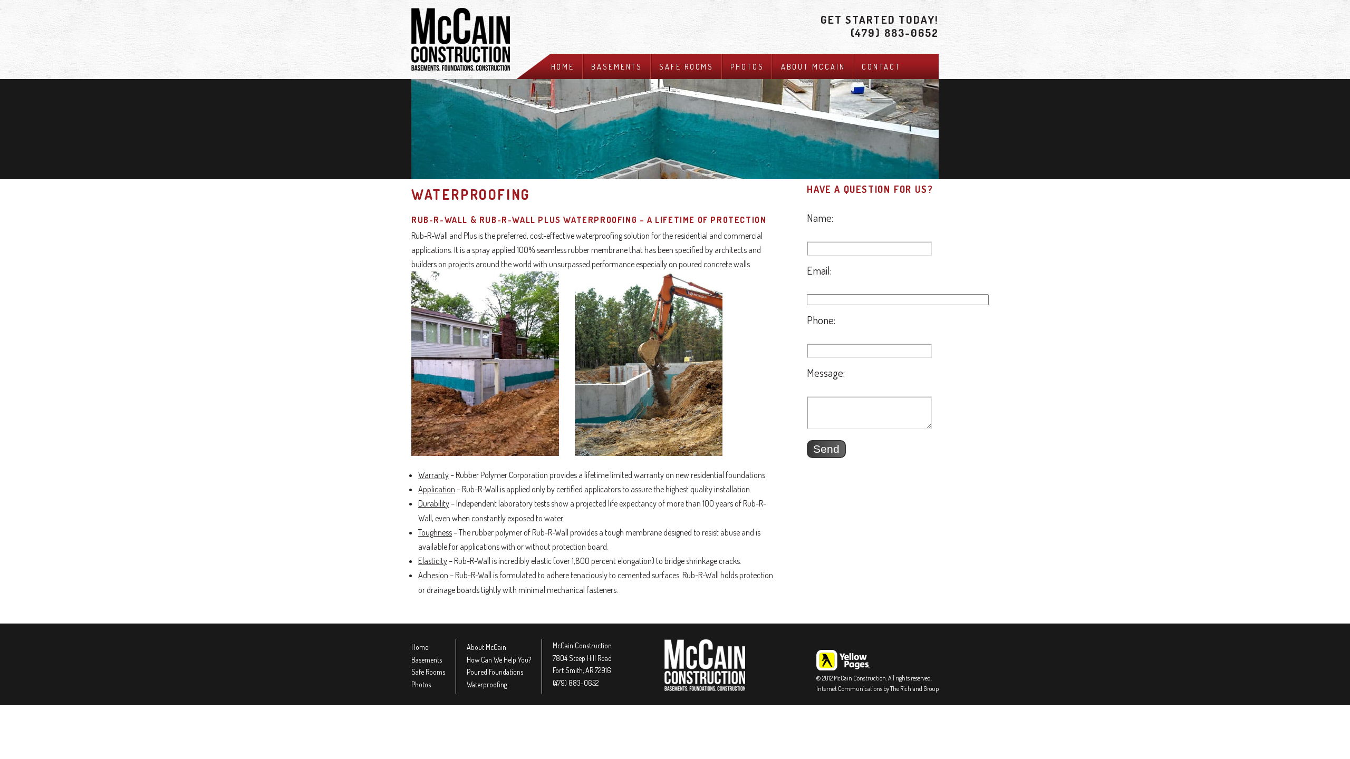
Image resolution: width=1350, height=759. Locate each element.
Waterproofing (487, 684)
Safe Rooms (686, 66)
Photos (747, 66)
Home (563, 66)
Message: (826, 373)
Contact (881, 66)
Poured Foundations (495, 671)
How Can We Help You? (499, 659)
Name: (820, 218)
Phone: (821, 320)
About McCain (813, 66)
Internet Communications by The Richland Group (877, 689)
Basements (616, 66)
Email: (819, 270)
